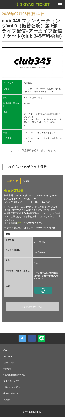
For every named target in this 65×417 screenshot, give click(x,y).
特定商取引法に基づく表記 (14, 374)
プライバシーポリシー (12, 381)
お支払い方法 (8, 362)
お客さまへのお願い (11, 387)
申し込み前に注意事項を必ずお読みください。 (32, 150)
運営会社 (7, 399)
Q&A (5, 350)
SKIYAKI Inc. (36, 411)
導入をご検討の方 (10, 393)
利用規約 (7, 368)
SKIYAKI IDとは (10, 356)
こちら (20, 222)
